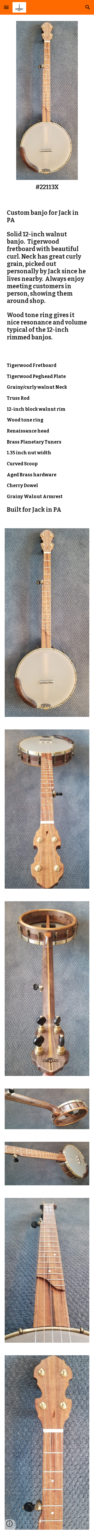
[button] (6, 7)
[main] (47, 187)
